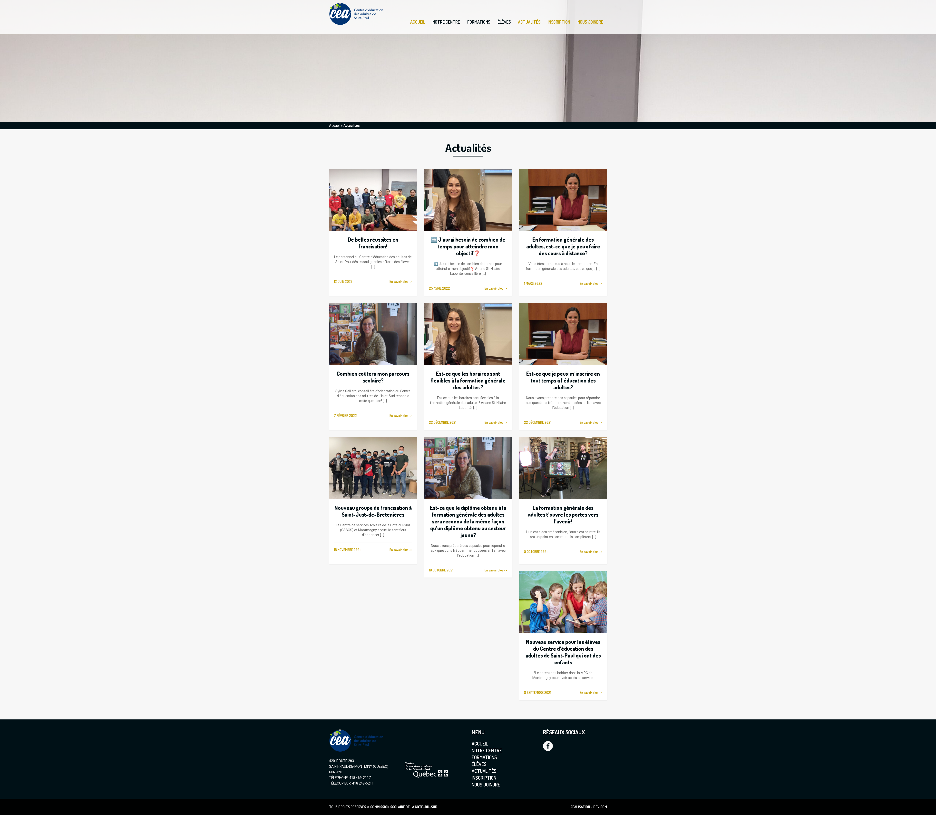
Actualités (529, 22)
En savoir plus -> (401, 281)
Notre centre (446, 22)
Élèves (504, 22)
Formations (478, 22)
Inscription (559, 22)
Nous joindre (590, 22)
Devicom (600, 807)
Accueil (417, 22)
